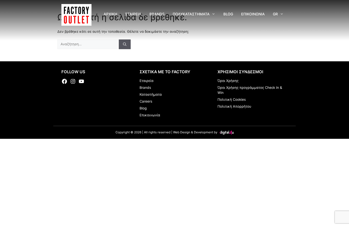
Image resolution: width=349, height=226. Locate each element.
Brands (157, 14)
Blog (228, 14)
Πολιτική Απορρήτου (234, 106)
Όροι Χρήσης (228, 81)
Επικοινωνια (253, 14)
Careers (146, 101)
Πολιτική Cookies (232, 100)
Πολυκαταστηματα (191, 14)
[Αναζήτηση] (125, 44)
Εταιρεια (133, 14)
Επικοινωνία (150, 115)
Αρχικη (110, 14)
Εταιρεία (146, 81)
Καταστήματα (151, 94)
